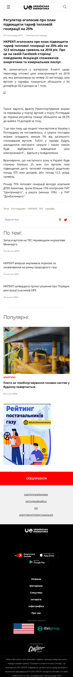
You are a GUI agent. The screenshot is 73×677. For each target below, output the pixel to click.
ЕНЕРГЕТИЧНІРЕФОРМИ (36, 494)
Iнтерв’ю (36, 599)
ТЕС (41, 208)
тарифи (49, 208)
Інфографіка (36, 606)
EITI (36, 508)
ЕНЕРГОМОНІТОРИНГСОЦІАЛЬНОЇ (36, 515)
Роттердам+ (18, 208)
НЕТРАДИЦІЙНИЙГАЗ (36, 501)
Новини (36, 579)
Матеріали (36, 585)
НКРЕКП (32, 208)
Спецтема (36, 592)
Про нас (36, 613)
